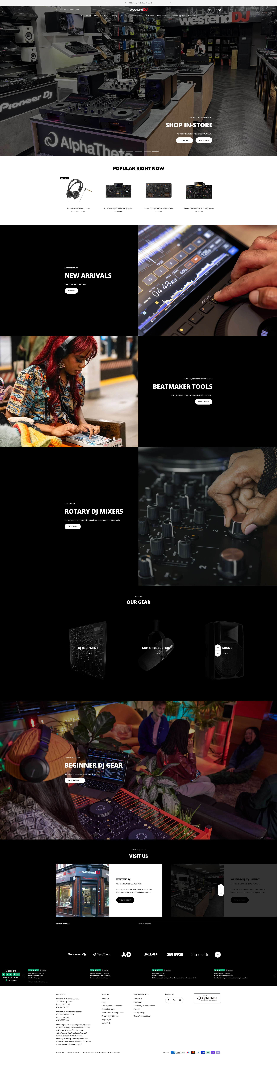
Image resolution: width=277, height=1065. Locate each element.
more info (72, 527)
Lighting (114, 16)
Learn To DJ (106, 1023)
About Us (105, 999)
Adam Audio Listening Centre (112, 1012)
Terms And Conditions (142, 1016)
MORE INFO (72, 140)
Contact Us (138, 999)
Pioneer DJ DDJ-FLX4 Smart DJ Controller (159, 208)
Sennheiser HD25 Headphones (78, 208)
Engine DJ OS (107, 1019)
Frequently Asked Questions (144, 1006)
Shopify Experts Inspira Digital (110, 1052)
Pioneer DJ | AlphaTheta (181, 16)
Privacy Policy (139, 1012)
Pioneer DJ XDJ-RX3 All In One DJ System (199, 208)
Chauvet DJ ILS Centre (110, 1016)
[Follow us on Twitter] (174, 1000)
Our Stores (138, 1002)
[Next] (221, 893)
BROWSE (71, 291)
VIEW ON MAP (125, 900)
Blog (194, 16)
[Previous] (221, 887)
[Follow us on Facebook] (168, 1000)
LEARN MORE (203, 402)
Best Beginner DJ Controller (112, 1006)
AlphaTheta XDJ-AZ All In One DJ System (118, 208)
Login (209, 9)
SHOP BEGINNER (75, 780)
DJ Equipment (86, 16)
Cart (217, 9)
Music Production (100, 16)
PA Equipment (137, 16)
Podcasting (150, 16)
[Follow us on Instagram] (180, 1000)
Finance (137, 1009)
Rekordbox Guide (108, 1009)
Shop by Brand (162, 16)
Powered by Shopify (73, 1052)
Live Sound (124, 16)
